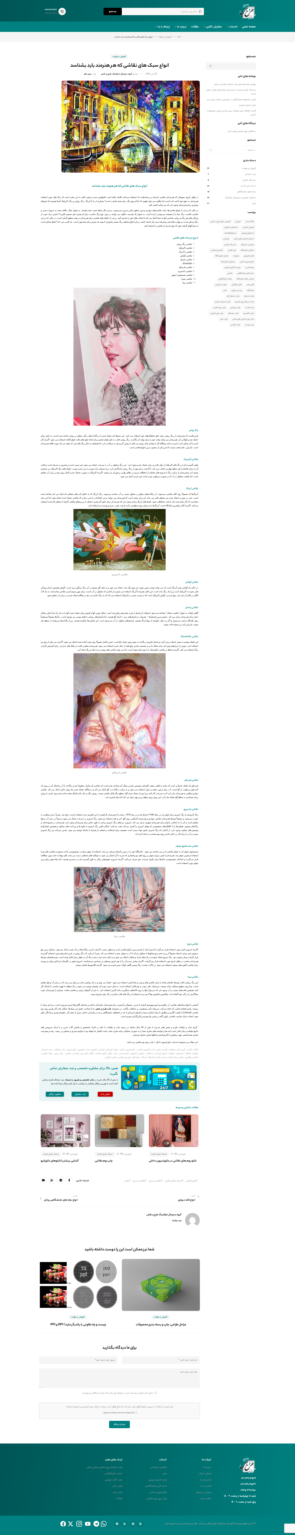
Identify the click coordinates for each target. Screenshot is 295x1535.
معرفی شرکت (204, 1473)
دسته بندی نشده (159, 1154)
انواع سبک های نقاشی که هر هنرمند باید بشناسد (119, 186)
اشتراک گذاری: (82, 1180)
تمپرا (97, 953)
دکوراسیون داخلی (163, 1042)
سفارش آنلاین (214, 27)
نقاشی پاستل (191, 608)
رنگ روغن (193, 430)
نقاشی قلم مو (48, 851)
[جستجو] (210, 150)
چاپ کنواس (235, 324)
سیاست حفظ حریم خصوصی (93, 1407)
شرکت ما (206, 1460)
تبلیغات (110, 1027)
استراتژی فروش (247, 233)
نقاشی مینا (193, 977)
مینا (190, 986)
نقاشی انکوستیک (157, 649)
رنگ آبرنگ (97, 494)
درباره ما (181, 27)
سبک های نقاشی (173, 1181)
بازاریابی (226, 238)
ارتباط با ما (164, 27)
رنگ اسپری (111, 822)
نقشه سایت (205, 1498)
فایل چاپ (250, 284)
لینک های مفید (113, 1460)
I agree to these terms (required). (118, 1412)
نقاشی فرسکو (191, 780)
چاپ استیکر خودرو (247, 105)
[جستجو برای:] (231, 150)
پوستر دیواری (236, 290)
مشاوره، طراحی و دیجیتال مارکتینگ (240, 197)
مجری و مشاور (70, 1031)
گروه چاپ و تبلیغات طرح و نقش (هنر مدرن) (175, 1027)
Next (42, 1142)
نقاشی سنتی (155, 1181)
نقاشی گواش (191, 582)
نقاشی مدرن (139, 1181)
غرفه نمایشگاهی (225, 278)
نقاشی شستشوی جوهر (187, 846)
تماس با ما (206, 1486)
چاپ (118, 1027)
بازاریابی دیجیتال (247, 244)
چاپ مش (224, 319)
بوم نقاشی (191, 1181)
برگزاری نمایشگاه (247, 250)
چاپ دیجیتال (233, 313)
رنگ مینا (180, 214)
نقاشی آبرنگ (192, 489)
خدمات (233, 27)
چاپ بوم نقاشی (50, 1161)
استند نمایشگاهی (113, 1473)
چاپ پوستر (249, 324)
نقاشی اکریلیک (190, 459)
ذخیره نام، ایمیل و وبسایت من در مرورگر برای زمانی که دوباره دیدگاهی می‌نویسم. (117, 1393)
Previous (197, 1142)
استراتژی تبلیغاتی (231, 227)
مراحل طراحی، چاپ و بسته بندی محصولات (161, 1324)
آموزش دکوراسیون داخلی (220, 221)
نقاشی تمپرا (192, 944)
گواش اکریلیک (159, 595)
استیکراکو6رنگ (230, 233)
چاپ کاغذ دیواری (113, 1480)
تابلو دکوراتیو (249, 255)
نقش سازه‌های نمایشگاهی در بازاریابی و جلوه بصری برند (231, 99)
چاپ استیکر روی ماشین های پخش (104, 1467)
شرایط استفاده (72, 1407)
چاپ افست (249, 307)
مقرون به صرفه (60, 465)
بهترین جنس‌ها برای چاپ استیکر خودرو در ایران (235, 84)
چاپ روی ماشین (216, 313)
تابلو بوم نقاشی (158, 1161)
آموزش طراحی (248, 227)
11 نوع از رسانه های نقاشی (185, 238)
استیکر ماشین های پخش (244, 238)
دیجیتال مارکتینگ (228, 261)
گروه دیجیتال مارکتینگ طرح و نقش (116, 74)
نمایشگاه (250, 290)
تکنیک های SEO (221, 255)
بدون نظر (88, 74)
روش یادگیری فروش (232, 267)
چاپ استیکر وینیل (158, 1480)
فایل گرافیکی (236, 284)
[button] (105, 1094)
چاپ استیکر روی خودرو (244, 301)
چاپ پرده (117, 1492)
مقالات (195, 27)
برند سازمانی (250, 174)
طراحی (229, 273)
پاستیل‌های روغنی (96, 617)
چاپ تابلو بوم (248, 313)
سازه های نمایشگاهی (246, 191)
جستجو (112, 11)
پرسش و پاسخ (204, 1492)
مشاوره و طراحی (158, 1467)
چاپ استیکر (249, 296)
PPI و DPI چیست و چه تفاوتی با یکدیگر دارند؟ (78, 1324)
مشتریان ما (205, 1480)
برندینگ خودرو (249, 180)
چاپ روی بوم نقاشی (144, 1042)
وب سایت (176, 1220)
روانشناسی (249, 267)
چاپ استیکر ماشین (222, 301)
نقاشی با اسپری (190, 809)
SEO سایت (249, 221)
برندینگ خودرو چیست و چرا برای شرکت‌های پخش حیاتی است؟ (231, 91)
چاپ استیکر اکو (233, 296)
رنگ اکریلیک (67, 201)
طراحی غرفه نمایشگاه (245, 278)
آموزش (238, 221)
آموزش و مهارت (119, 56)
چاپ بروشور (235, 307)
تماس (148, 1035)
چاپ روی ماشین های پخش (243, 319)
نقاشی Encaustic (189, 637)
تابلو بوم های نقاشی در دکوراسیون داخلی (118, 1161)
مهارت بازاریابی (221, 284)
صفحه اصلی (249, 27)
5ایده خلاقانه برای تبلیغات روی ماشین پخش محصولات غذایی (231, 112)
